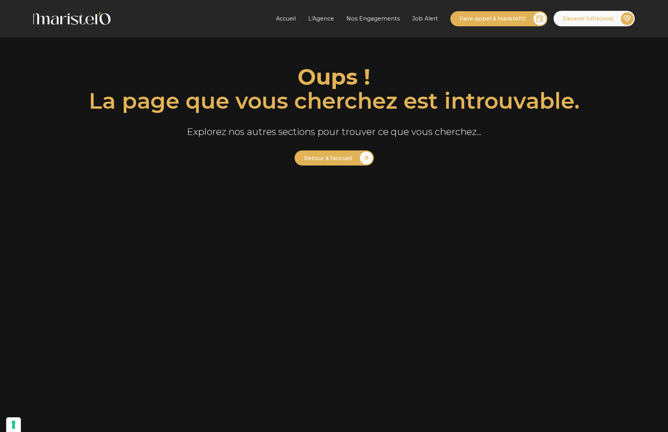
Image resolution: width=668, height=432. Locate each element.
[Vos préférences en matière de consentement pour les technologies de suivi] (13, 424)
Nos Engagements (373, 18)
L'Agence (321, 18)
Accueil (286, 18)
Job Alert (425, 18)
